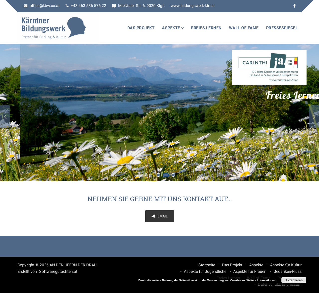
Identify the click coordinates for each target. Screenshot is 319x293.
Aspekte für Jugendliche (205, 271)
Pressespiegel (282, 27)
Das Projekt (141, 27)
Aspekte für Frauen (249, 271)
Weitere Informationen (261, 280)
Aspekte (171, 27)
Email (163, 216)
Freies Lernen (206, 27)
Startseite (206, 265)
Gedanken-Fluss (287, 271)
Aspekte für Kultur (286, 265)
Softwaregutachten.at (58, 271)
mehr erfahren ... (274, 138)
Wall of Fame (244, 27)
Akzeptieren (294, 280)
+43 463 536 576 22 (88, 5)
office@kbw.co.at (44, 5)
